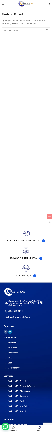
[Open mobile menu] (3, 3)
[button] (5, 426)
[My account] (48, 3)
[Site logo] (26, 3)
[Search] (47, 30)
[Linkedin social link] (10, 332)
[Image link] (15, 292)
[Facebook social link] (6, 332)
